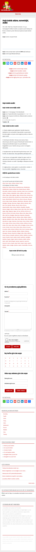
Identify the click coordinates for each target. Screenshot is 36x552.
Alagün (8, 209)
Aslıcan (13, 229)
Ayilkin (24, 239)
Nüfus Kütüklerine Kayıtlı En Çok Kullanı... (12, 476)
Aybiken (26, 235)
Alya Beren (5, 221)
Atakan (23, 231)
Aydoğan (28, 237)
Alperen (14, 217)
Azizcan (30, 245)
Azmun (4, 247)
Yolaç (4, 420)
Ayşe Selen (17, 243)
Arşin (7, 183)
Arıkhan (26, 223)
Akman (13, 205)
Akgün (18, 203)
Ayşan (12, 243)
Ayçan (4, 237)
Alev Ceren (30, 209)
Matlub (5, 429)
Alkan (30, 213)
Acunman (30, 191)
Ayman (17, 241)
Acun (26, 191)
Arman (28, 225)
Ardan (27, 221)
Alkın (4, 215)
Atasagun (5, 233)
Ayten (8, 245)
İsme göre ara (8, 378)
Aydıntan (23, 237)
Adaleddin (13, 193)
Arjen (10, 225)
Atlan (25, 233)
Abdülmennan (19, 187)
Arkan (15, 225)
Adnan (28, 193)
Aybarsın (17, 235)
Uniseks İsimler (8, 450)
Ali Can (18, 211)
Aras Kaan (19, 221)
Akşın (11, 207)
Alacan (4, 209)
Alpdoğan (9, 217)
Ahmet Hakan (24, 197)
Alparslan (17, 215)
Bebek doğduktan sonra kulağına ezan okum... (14, 471)
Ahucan (25, 199)
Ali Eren (27, 211)
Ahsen (21, 199)
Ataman (27, 231)
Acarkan (14, 191)
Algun (14, 211)
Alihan (21, 213)
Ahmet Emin (11, 197)
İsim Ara (18, 14)
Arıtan (4, 225)
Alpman (4, 219)
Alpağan (12, 215)
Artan (17, 227)
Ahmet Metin (9, 199)
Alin (24, 213)
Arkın (19, 225)
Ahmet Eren (18, 197)
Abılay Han (16, 189)
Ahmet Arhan (23, 195)
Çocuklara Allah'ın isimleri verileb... (11, 479)
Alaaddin (23, 207)
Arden (31, 221)
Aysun (9, 243)
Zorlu (4, 418)
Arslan (7, 227)
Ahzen (4, 201)
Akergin (9, 203)
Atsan (4, 235)
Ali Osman (13, 213)
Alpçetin (5, 217)
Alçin (22, 209)
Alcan (19, 209)
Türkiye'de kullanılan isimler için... (10, 468)
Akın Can (5, 205)
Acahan (10, 191)
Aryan (24, 227)
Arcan (24, 221)
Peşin (21, 183)
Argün (6, 223)
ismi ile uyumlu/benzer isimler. (18, 73)
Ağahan (14, 195)
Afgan (7, 195)
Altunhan (30, 219)
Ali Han (8, 213)
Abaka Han (5, 187)
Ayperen (22, 241)
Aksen (21, 205)
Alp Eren (7, 215)
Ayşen (22, 243)
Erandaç (5, 414)
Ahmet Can (5, 197)
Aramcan (14, 221)
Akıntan (9, 205)
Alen (25, 209)
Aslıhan (17, 229)
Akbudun (26, 201)
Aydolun (5, 239)
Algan (4, 211)
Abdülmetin (27, 187)
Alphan (19, 217)
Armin (31, 225)
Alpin (22, 217)
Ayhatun (20, 239)
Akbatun (15, 201)
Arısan (30, 223)
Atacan (9, 231)
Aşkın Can (5, 231)
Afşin (4, 183)
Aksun (24, 205)
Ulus (4, 432)
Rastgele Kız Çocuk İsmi (10, 456)
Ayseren (27, 241)
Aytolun (16, 245)
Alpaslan (22, 215)
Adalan (9, 193)
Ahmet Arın (29, 195)
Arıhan (18, 223)
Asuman (27, 229)
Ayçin (11, 237)
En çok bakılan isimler (9, 452)
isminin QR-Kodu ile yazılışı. (18, 75)
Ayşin (10, 183)
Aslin (20, 229)
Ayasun (8, 235)
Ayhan (16, 239)
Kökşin (17, 183)
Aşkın (31, 229)
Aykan (28, 239)
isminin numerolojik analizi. (18, 68)
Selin (4, 423)
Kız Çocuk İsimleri (8, 448)
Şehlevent (5, 425)
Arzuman (5, 229)
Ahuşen (30, 199)
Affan (4, 195)
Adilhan (22, 193)
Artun (21, 227)
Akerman (14, 203)
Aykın (4, 241)
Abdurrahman (12, 187)
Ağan (18, 195)
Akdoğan (5, 203)
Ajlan (7, 201)
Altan (16, 219)
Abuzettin (5, 191)
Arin (7, 225)
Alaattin (28, 207)
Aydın (18, 237)
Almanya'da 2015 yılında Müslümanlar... (12, 473)
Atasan (9, 233)
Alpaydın (27, 215)
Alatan (16, 209)
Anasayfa (7, 306)
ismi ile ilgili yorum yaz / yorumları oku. (18, 77)
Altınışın (22, 219)
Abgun (11, 189)
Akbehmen (20, 201)
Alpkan (26, 217)
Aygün (12, 239)
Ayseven (5, 243)
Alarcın (12, 209)
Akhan (22, 203)
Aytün (19, 245)
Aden (18, 193)
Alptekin (9, 219)
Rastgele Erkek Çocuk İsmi (10, 454)
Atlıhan (29, 233)
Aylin (7, 241)
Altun (26, 219)
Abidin (28, 189)
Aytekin (4, 245)
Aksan (17, 205)
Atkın (22, 233)
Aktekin (18, 207)
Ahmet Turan (16, 199)
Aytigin (12, 245)
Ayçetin (8, 237)
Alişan (27, 213)
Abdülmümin (6, 189)
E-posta (7, 297)
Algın (7, 211)
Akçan (30, 201)
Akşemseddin (6, 207)
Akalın (10, 201)
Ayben (21, 235)
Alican (17, 213)
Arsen (4, 227)
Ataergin (14, 231)
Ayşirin (29, 243)
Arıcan (14, 223)
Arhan (10, 223)
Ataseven (14, 233)
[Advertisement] (18, 43)
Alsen (12, 219)
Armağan (23, 225)
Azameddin (25, 245)
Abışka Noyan (22, 189)
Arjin (13, 225)
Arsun (11, 227)
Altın (19, 219)
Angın (10, 221)
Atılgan (19, 233)
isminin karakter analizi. (18, 71)
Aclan (23, 191)
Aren (4, 223)
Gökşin (13, 183)
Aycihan (30, 235)
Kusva (5, 427)
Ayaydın (12, 235)
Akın (30, 203)
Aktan (14, 207)
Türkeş (5, 434)
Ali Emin (23, 211)
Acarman (19, 191)
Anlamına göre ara (10, 383)
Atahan (18, 231)
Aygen (8, 239)
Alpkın (29, 217)
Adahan (5, 193)
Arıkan (21, 223)
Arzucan (28, 227)
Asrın (23, 229)
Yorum (7, 311)
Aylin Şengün (12, 241)
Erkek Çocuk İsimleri (9, 445)
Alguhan (11, 211)
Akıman (26, 203)
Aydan (15, 237)
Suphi (4, 416)
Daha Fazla (31, 483)
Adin (25, 193)
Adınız (7, 291)
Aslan (9, 229)
